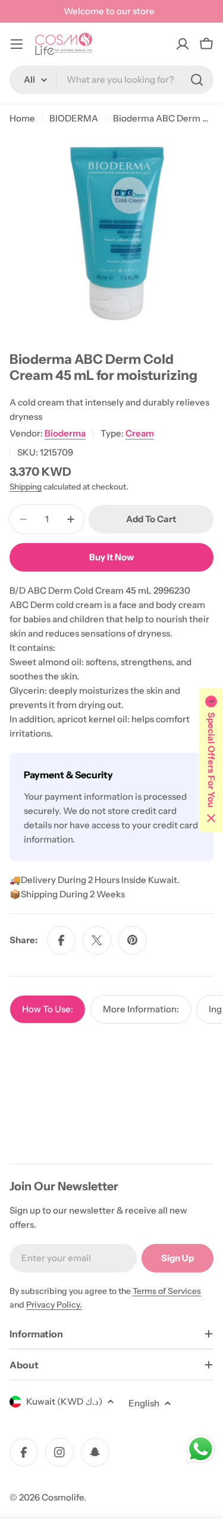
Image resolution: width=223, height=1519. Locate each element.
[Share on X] (97, 940)
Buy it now (111, 557)
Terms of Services (167, 1291)
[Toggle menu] (17, 44)
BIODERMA (73, 118)
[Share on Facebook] (61, 940)
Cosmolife (63, 1497)
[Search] (197, 80)
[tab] (48, 1009)
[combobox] (111, 79)
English (143, 1403)
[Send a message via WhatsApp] (200, 1449)
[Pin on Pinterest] (132, 940)
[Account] (182, 44)
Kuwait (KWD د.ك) (64, 1401)
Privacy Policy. (54, 1304)
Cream (139, 433)
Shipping (26, 486)
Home (22, 118)
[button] (211, 760)
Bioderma (65, 433)
